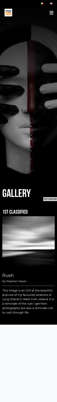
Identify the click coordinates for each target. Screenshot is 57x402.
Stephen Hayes (16, 281)
